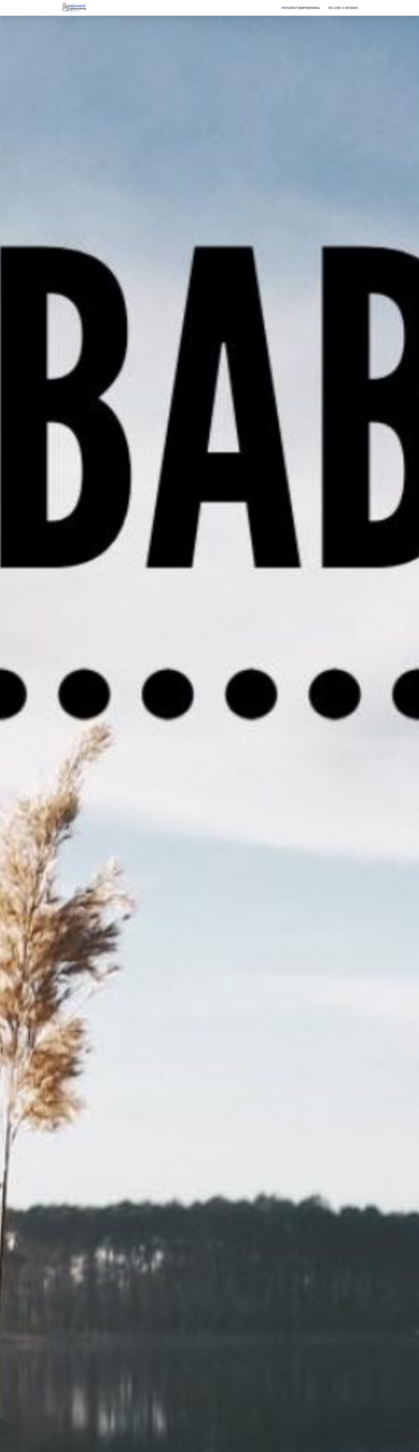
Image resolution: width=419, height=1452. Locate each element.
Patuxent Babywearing (301, 8)
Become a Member (343, 8)
